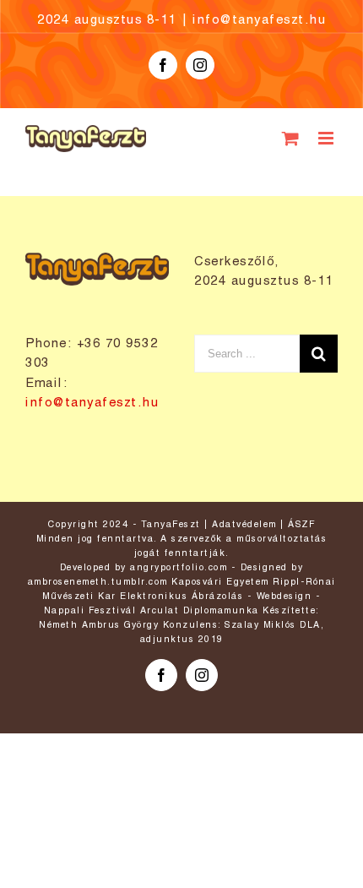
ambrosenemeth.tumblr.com (98, 582)
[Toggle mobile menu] (328, 138)
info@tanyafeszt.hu (259, 20)
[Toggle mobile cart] (291, 138)
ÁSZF (301, 524)
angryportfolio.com (178, 568)
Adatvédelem (244, 524)
